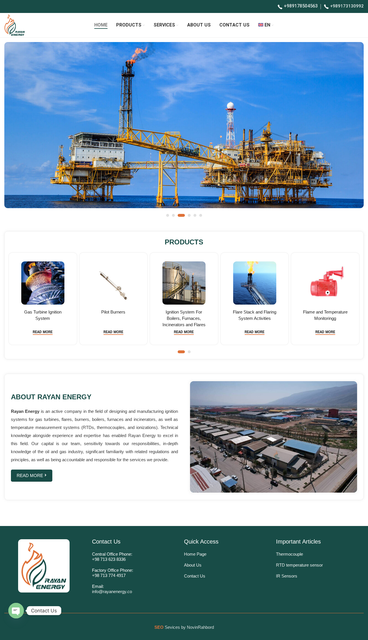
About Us (193, 565)
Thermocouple (289, 554)
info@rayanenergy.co (112, 591)
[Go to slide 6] (200, 215)
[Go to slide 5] (194, 215)
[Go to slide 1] (167, 215)
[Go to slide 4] (189, 215)
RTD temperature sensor (299, 565)
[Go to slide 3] (181, 215)
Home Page (195, 554)
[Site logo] (14, 25)
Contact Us (194, 575)
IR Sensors (286, 575)
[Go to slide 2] (173, 215)
